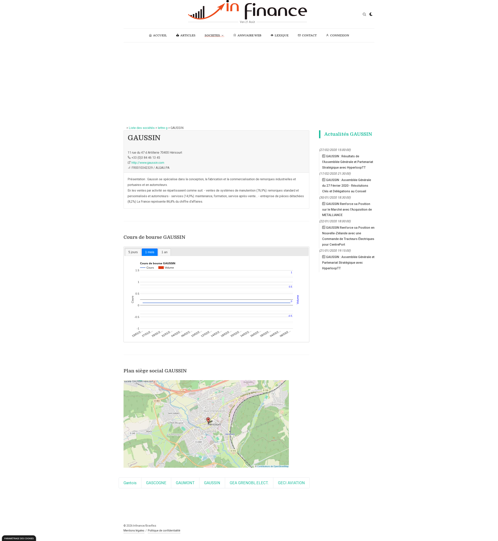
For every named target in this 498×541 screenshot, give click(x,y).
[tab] (133, 252)
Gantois (130, 483)
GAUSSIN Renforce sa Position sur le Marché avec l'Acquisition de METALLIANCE (347, 209)
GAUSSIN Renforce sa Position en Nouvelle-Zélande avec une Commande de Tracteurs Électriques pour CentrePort (348, 236)
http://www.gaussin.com (148, 163)
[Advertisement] (249, 71)
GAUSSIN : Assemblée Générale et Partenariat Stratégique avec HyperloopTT (348, 262)
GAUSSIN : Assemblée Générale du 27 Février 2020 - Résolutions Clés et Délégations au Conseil (346, 185)
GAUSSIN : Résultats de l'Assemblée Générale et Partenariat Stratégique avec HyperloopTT (347, 161)
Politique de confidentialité (164, 530)
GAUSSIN (212, 483)
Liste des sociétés (142, 128)
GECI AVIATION (291, 483)
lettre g (162, 128)
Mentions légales (134, 530)
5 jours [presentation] (133, 252)
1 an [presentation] (164, 252)
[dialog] (19, 538)
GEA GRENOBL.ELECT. (249, 483)
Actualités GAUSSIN (348, 134)
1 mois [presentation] (149, 252)
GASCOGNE (156, 483)
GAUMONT (185, 483)
